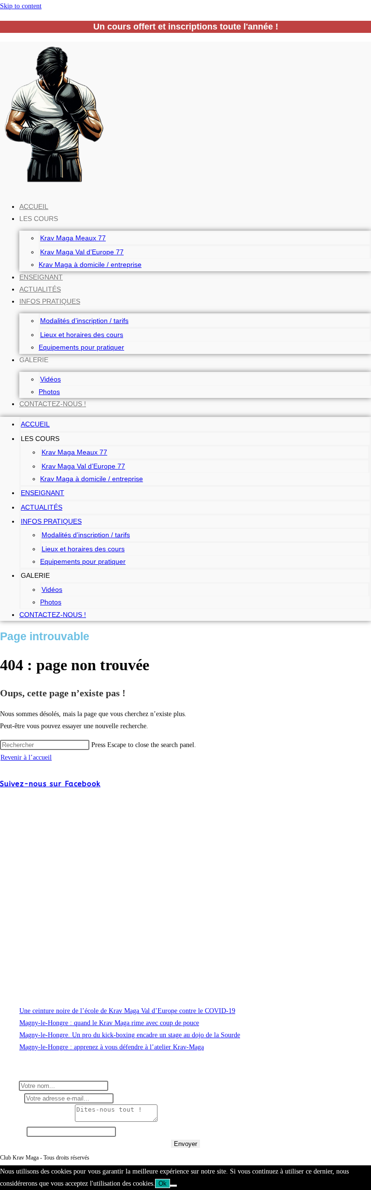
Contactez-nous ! (52, 404)
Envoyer (185, 1143)
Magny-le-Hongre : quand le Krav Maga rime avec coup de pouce (109, 1023)
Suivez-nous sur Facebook (50, 783)
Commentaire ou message (37, 1119)
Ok (162, 1183)
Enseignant (41, 277)
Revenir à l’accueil (26, 757)
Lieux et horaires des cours (81, 334)
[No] (173, 1186)
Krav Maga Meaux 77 (73, 238)
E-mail (12, 1098)
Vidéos (50, 379)
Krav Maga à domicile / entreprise (90, 264)
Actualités (40, 289)
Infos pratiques (49, 301)
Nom (9, 1085)
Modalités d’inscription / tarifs (84, 320)
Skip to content (21, 6)
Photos (49, 392)
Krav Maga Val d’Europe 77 (82, 252)
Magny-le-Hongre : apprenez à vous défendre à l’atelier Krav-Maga (111, 1047)
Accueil (33, 206)
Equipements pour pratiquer (81, 347)
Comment (13, 1131)
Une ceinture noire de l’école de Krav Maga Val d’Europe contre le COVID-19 (127, 1010)
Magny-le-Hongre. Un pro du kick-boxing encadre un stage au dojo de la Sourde (129, 1035)
